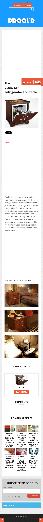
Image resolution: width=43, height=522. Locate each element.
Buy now (32, 82)
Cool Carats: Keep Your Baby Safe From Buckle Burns (33, 462)
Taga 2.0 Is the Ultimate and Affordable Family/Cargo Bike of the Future (34, 439)
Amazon (13, 280)
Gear (15, 2)
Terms (15, 518)
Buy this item (21, 392)
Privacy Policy (21, 518)
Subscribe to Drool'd (31, 518)
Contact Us (9, 518)
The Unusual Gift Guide (22, 5)
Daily (8, 496)
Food (25, 2)
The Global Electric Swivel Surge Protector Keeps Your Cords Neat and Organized (21, 464)
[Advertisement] (21, 55)
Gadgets (10, 2)
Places (34, 2)
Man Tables (27, 280)
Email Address (8, 488)
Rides (29, 2)
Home (20, 2)
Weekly (17, 496)
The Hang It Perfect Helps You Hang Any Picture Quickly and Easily (10, 462)
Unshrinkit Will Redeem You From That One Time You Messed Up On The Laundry (10, 439)
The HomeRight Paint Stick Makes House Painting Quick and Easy (21, 439)
